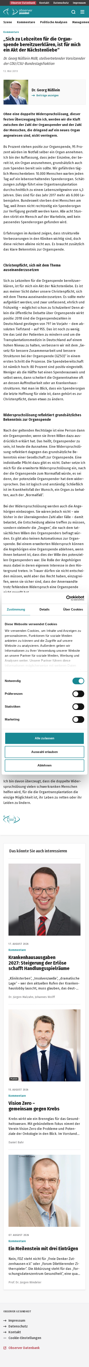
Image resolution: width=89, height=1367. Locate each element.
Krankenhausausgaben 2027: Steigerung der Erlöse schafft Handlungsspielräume (42, 868)
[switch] (78, 693)
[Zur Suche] (73, 11)
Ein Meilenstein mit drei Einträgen (34, 1157)
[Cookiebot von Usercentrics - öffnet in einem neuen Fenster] (66, 598)
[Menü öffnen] (82, 11)
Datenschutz (61, 2)
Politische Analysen (53, 22)
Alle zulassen (44, 738)
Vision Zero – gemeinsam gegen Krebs (37, 1012)
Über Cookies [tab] (73, 609)
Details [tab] (45, 609)
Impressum (79, 2)
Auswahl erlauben (44, 752)
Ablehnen (44, 765)
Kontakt (44, 2)
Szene (7, 22)
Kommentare (26, 22)
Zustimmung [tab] (16, 609)
